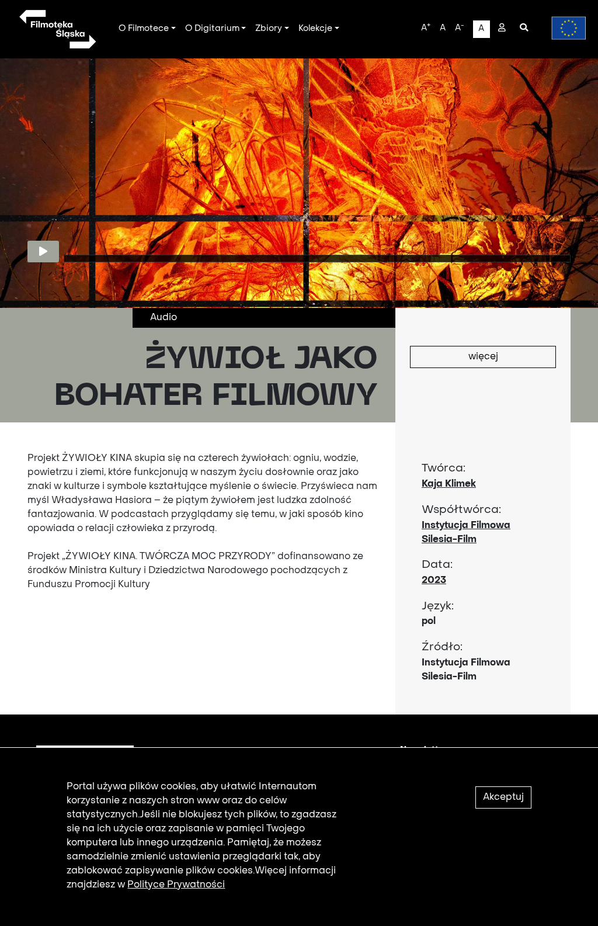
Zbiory (268, 29)
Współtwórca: (461, 510)
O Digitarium (212, 29)
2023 (434, 580)
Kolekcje (315, 29)
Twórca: (443, 468)
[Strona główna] (57, 29)
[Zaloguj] (501, 29)
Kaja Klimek (449, 484)
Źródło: (442, 647)
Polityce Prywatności (176, 885)
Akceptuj (503, 797)
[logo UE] (563, 28)
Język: (438, 606)
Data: (437, 565)
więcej (483, 357)
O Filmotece (144, 29)
